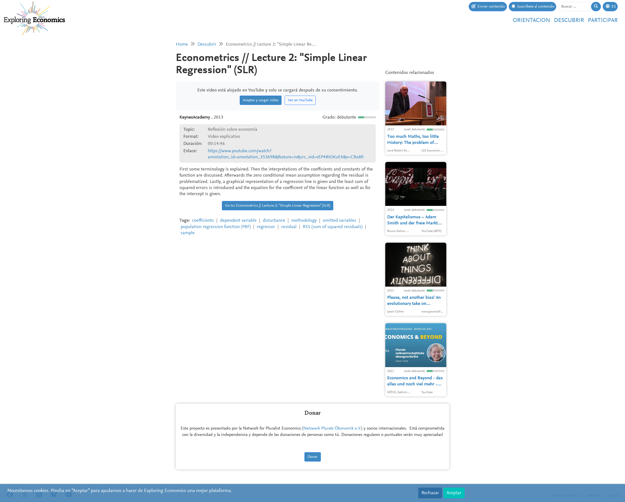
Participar (603, 20)
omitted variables (339, 220)
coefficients (203, 220)
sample (188, 233)
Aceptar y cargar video (260, 100)
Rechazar (430, 493)
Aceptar (454, 493)
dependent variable (238, 220)
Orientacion (531, 20)
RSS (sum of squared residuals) (333, 227)
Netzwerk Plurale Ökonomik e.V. (332, 428)
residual (289, 227)
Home (182, 44)
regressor (266, 227)
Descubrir (569, 20)
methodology (304, 220)
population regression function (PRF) (216, 227)
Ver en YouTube (300, 100)
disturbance (274, 220)
